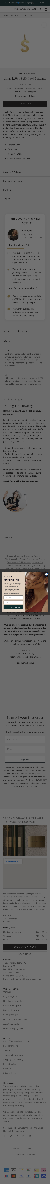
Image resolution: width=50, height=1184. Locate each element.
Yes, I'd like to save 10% (13, 607)
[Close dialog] (46, 574)
